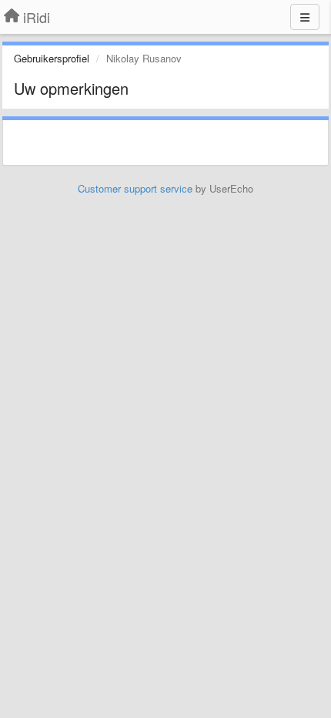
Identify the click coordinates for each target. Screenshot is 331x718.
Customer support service (135, 188)
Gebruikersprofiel (51, 58)
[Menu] (304, 17)
